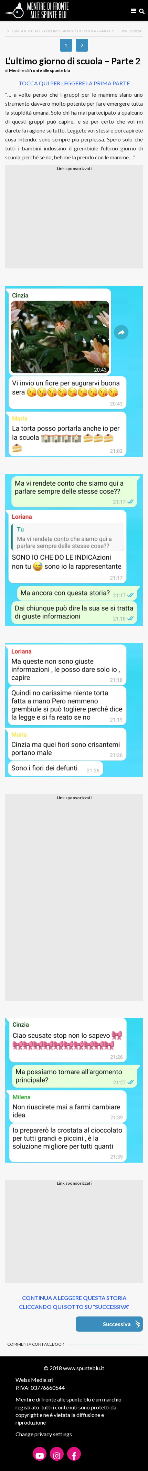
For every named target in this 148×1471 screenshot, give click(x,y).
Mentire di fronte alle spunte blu (39, 70)
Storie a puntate (24, 31)
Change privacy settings (43, 1434)
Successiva (117, 1324)
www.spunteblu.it (83, 1368)
